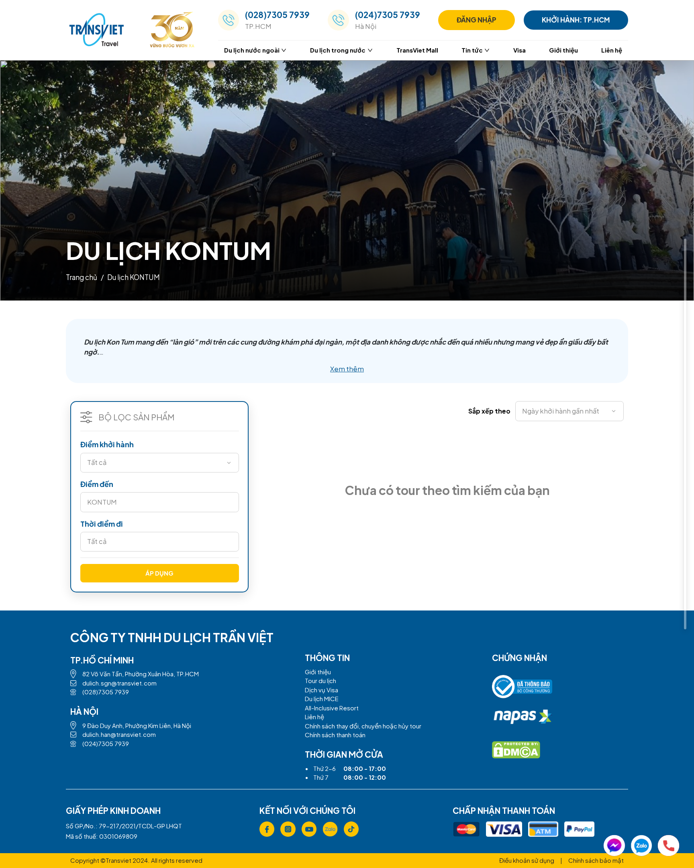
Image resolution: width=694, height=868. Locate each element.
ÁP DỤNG (159, 573)
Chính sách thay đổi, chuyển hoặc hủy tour (363, 726)
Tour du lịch (320, 680)
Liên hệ (611, 50)
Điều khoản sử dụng (526, 860)
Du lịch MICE (322, 698)
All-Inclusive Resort (332, 708)
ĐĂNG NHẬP (476, 19)
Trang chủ (81, 277)
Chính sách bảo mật (596, 860)
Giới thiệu (563, 50)
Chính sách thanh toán (335, 734)
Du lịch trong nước (337, 50)
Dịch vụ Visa (321, 690)
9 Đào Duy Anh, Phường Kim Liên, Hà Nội (136, 725)
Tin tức (472, 50)
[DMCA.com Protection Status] (516, 749)
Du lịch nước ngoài (252, 50)
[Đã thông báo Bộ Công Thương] (522, 690)
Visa (519, 50)
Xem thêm (347, 368)
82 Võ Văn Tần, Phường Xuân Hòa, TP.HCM (140, 673)
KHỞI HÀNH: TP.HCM (576, 19)
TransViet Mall (417, 50)
